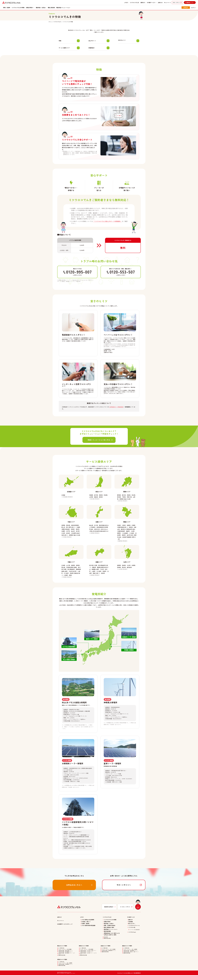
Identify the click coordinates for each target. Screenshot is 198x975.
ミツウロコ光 (131, 927)
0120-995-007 (79, 272)
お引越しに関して (85, 921)
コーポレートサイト (125, 907)
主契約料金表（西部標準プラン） (130, 950)
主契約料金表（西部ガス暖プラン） (131, 951)
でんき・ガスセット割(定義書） (65, 949)
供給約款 (106, 937)
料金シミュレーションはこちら (99, 440)
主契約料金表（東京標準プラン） (65, 951)
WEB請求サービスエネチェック (64, 924)
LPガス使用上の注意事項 (87, 919)
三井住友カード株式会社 (116, 407)
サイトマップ (120, 973)
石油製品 (130, 921)
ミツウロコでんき (134, 2)
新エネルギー (131, 923)
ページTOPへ (138, 907)
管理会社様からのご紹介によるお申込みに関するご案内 (112, 934)
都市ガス (143, 2)
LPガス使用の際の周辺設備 (88, 925)
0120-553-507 (122, 272)
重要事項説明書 (107, 938)
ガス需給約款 (61, 961)
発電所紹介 (92, 48)
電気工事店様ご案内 (109, 927)
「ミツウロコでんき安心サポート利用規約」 (107, 221)
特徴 (60, 41)
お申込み (185, 7)
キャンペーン (167, 2)
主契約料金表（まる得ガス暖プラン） (88, 950)
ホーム (50, 21)
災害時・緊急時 (85, 923)
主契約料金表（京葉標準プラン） (65, 964)
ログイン (193, 7)
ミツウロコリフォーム (134, 925)
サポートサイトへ (124, 885)
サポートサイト (176, 2)
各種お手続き (29, 7)
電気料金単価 (107, 931)
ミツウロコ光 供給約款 (135, 929)
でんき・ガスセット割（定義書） (109, 949)
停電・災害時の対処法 (109, 925)
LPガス (126, 2)
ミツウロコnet (132, 932)
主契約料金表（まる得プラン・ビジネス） (88, 953)
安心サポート (92, 41)
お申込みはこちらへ (74, 885)
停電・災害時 (6, 7)
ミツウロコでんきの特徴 (18, 7)
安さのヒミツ (122, 40)
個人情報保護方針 (137, 973)
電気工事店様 (51, 7)
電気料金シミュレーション (63, 7)
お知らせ (160, 2)
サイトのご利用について (128, 973)
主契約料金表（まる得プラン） (87, 951)
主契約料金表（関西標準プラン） (109, 950)
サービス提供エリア (64, 48)
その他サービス (151, 2)
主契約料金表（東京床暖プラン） (65, 950)
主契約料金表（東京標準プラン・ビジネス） (66, 953)
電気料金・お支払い (41, 7)
